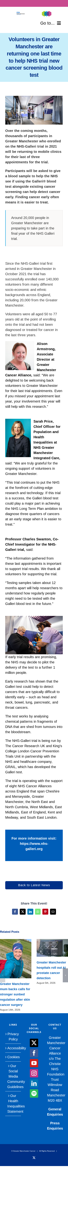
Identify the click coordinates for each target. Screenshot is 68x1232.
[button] (2, 975)
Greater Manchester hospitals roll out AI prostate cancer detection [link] (47, 948)
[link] (21, 14)
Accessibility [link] (13, 1048)
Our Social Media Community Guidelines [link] (13, 1076)
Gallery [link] (21, 959)
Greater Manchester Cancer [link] (24, 1151)
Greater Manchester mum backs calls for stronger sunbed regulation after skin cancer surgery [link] (10, 959)
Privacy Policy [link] (13, 1036)
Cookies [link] (13, 1057)
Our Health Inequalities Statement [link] (13, 1103)
